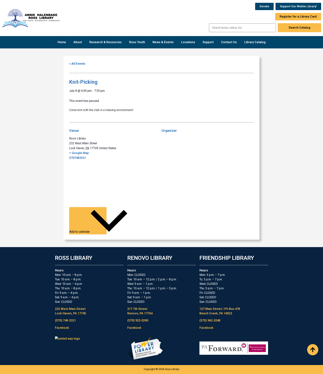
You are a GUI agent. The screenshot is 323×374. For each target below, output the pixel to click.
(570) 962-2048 (209, 320)
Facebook (62, 328)
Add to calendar (79, 231)
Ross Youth (137, 42)
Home (62, 42)
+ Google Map (79, 153)
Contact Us (229, 42)
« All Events (77, 63)
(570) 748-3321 (65, 320)
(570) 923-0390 (137, 320)
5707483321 (77, 158)
